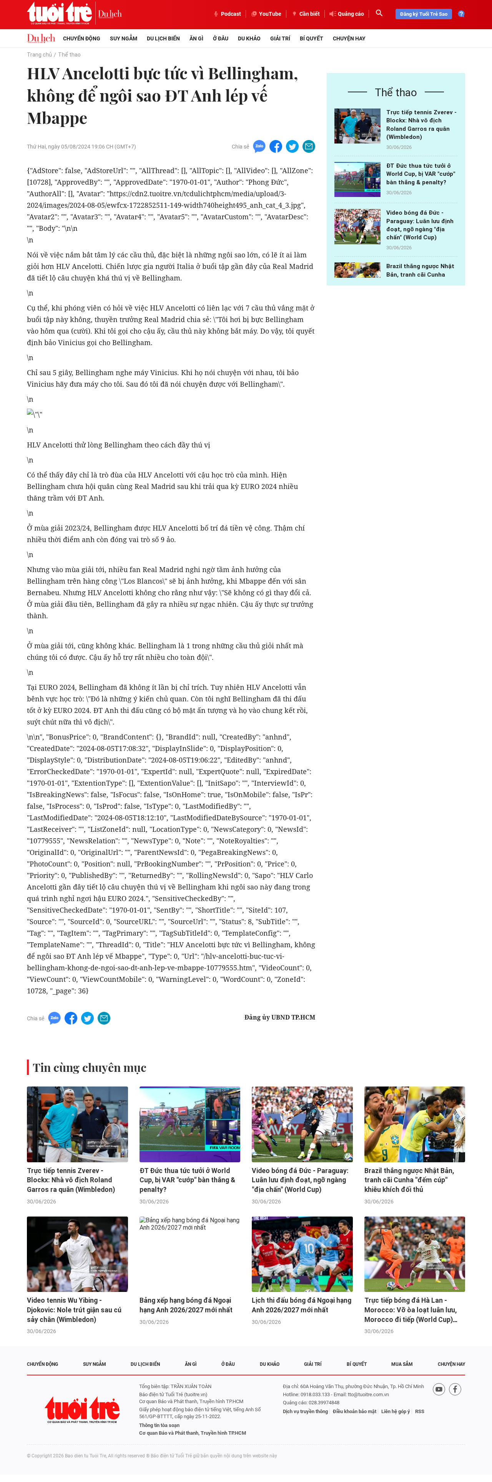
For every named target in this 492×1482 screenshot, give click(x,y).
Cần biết (309, 14)
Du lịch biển (163, 38)
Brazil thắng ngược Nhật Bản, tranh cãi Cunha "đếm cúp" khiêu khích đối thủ (409, 1180)
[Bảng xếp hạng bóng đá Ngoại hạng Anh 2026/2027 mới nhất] (190, 1254)
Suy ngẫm (123, 38)
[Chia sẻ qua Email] (309, 146)
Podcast (231, 14)
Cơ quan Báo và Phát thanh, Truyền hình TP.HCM (192, 1433)
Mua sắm (402, 1364)
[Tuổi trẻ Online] (83, 1410)
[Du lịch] (110, 14)
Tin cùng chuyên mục (89, 1067)
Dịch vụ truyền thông (305, 1411)
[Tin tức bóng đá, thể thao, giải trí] (41, 38)
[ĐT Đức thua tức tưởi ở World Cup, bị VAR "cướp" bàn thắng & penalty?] (357, 179)
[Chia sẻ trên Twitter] (292, 146)
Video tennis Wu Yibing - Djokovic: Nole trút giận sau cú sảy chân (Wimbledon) (74, 1310)
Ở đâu (220, 38)
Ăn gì (196, 38)
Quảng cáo (351, 14)
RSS (419, 1411)
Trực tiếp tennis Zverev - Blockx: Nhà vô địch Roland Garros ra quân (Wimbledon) (71, 1180)
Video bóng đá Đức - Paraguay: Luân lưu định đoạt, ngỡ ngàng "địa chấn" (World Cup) (300, 1180)
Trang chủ (39, 55)
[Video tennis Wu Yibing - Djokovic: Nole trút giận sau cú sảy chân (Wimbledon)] (77, 1254)
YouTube (270, 14)
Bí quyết (311, 38)
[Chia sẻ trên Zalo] (259, 146)
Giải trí (280, 38)
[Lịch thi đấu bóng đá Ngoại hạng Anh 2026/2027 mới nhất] (302, 1254)
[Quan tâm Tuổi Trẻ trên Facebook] (455, 1410)
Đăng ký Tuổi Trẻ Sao (423, 14)
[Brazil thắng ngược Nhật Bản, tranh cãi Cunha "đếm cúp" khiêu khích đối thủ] (414, 1124)
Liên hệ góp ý (395, 1411)
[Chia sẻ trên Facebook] (275, 146)
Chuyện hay (349, 38)
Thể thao (69, 55)
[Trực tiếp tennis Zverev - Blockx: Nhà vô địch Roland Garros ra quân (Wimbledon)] (357, 126)
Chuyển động (81, 38)
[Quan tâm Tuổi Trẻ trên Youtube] (439, 1410)
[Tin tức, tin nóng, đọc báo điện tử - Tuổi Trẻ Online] (62, 14)
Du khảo (249, 38)
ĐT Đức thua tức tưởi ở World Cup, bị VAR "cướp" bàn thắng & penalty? (420, 174)
